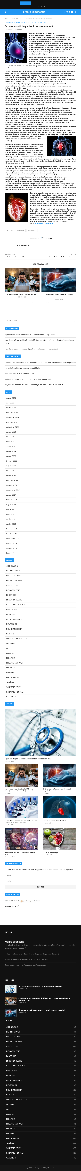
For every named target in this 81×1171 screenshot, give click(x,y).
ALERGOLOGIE (12, 566)
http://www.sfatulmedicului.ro (45, 223)
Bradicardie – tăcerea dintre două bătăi (54, 821)
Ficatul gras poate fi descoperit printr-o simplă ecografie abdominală (31, 349)
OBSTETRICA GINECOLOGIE (17, 639)
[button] (32, 3)
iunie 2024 (10, 442)
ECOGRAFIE (11, 595)
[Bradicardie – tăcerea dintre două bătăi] (59, 807)
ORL (8, 648)
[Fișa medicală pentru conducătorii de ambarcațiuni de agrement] (40, 732)
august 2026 (11, 398)
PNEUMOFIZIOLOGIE (14, 663)
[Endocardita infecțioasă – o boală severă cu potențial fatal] (21, 839)
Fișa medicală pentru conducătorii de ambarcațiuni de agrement (30, 335)
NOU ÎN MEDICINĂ (14, 629)
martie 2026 (11, 408)
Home (6, 19)
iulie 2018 (10, 509)
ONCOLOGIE (11, 644)
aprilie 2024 (10, 446)
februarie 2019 (12, 500)
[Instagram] (38, 6)
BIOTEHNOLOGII (13, 571)
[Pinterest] (41, 6)
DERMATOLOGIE (13, 590)
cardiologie (9, 230)
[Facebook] (64, 12)
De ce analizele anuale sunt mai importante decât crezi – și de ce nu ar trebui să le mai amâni (21, 822)
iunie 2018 (10, 514)
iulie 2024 (10, 437)
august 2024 (11, 432)
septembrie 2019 (13, 490)
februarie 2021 (12, 480)
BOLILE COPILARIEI (14, 581)
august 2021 (11, 466)
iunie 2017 (10, 553)
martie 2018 (11, 524)
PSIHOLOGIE (11, 673)
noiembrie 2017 (12, 543)
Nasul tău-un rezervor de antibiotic (26, 368)
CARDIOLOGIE (16, 19)
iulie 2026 (10, 403)
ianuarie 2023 (11, 461)
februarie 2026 (12, 413)
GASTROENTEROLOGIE (15, 605)
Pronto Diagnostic (22, 245)
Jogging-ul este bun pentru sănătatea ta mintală (32, 379)
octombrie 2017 (12, 548)
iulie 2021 (10, 471)
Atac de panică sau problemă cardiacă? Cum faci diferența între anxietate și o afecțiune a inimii (19, 790)
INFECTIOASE (11, 610)
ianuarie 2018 (11, 534)
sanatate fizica (32, 230)
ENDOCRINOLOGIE (14, 600)
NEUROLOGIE (11, 624)
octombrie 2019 (12, 485)
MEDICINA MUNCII (14, 619)
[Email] (44, 6)
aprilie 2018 (10, 519)
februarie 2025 (12, 422)
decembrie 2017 (12, 538)
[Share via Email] (51, 238)
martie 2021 (11, 476)
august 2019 (11, 495)
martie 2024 (11, 451)
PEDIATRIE (10, 653)
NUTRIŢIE (10, 634)
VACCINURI (11, 697)
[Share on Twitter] (47, 238)
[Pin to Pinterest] (49, 238)
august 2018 (11, 505)
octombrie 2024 (12, 427)
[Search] (75, 12)
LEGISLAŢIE (10, 614)
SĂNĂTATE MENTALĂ (15, 692)
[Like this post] (43, 238)
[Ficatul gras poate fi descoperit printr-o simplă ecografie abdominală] (58, 280)
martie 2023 (11, 456)
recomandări (20, 230)
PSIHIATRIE (10, 668)
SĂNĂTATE (10, 682)
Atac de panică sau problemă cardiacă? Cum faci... (22, 294)
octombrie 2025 (12, 417)
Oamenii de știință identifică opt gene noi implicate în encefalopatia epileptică (45, 363)
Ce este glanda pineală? (25, 374)
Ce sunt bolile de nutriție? (50, 852)
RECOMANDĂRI (12, 677)
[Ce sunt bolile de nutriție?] (59, 839)
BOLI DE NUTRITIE (13, 576)
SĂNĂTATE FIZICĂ (13, 687)
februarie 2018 (12, 529)
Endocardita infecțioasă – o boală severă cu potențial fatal (21, 853)
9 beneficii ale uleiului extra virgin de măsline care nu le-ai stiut (38, 385)
